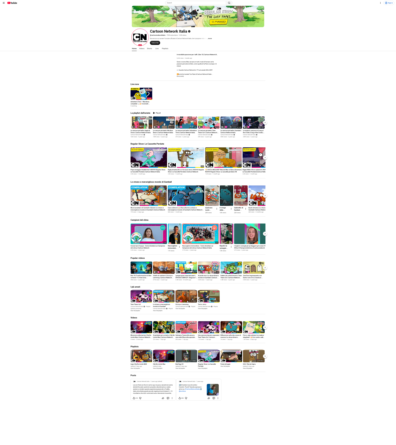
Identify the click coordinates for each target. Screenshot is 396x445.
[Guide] (3, 3)
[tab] (134, 48)
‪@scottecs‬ (182, 391)
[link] (153, 390)
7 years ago (199, 381)
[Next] (265, 123)
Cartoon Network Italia (137, 134)
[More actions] (217, 209)
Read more (180, 76)
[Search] (229, 3)
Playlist (148, 306)
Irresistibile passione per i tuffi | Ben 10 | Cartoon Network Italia (197, 54)
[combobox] (196, 3)
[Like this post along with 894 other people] (179, 398)
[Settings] (380, 3)
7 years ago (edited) (156, 381)
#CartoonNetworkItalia (192, 389)
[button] (140, 37)
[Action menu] (172, 398)
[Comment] (168, 398)
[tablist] (198, 48)
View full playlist (135, 310)
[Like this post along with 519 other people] (134, 398)
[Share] (163, 398)
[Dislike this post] (140, 398)
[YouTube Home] (12, 3)
